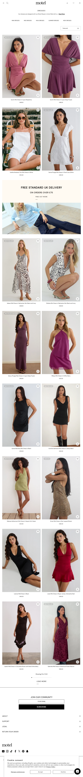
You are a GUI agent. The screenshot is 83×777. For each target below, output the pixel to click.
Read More (62, 14)
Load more (41, 681)
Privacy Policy (50, 767)
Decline (63, 772)
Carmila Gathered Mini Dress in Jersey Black (60, 448)
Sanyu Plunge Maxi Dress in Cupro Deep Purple (21, 376)
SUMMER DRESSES (54, 20)
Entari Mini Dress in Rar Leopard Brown (61, 521)
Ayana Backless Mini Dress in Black (21, 448)
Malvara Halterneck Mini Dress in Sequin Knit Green (21, 521)
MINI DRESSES (16, 20)
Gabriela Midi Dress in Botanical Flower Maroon (61, 666)
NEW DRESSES (67, 20)
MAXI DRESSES (40, 20)
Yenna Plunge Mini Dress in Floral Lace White (61, 172)
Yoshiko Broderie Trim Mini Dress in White (21, 172)
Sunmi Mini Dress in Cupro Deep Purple (61, 100)
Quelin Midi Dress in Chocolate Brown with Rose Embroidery (21, 666)
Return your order (10, 732)
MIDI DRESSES (28, 20)
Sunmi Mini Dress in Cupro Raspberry (21, 100)
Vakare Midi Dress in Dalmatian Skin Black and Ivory (21, 303)
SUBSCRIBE (41, 707)
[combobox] (7, 3)
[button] (38, 37)
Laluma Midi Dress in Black (21, 594)
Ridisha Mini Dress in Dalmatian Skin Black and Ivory (61, 303)
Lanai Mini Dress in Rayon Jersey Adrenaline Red (61, 594)
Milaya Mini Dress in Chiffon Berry (61, 376)
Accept (40, 772)
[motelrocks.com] (41, 3)
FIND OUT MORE (41, 197)
